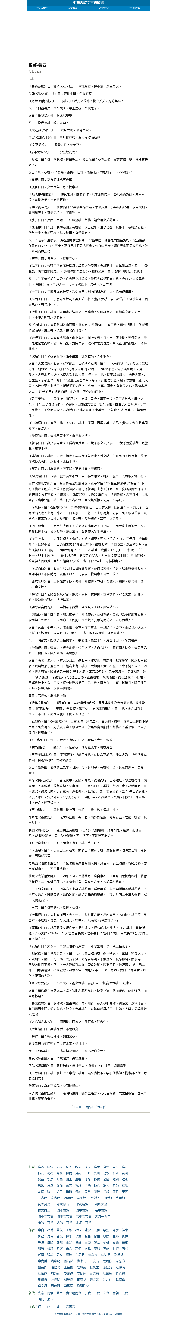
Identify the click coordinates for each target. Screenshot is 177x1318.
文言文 (70, 1306)
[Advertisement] (89, 35)
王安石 (94, 1261)
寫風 (116, 1167)
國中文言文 (64, 1216)
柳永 (69, 1236)
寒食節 (55, 1198)
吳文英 (94, 1273)
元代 (125, 1293)
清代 (50, 1299)
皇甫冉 (42, 1279)
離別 (116, 1179)
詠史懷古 (63, 1204)
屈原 (41, 1248)
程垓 (69, 1255)
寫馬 (60, 1179)
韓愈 (125, 1230)
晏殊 (106, 1242)
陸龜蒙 (81, 1267)
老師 (116, 1185)
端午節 (81, 1198)
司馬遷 (68, 1286)
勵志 (69, 1185)
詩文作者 (104, 8)
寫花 (125, 1167)
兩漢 (50, 1293)
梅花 (41, 1173)
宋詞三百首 (83, 1223)
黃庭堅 (81, 1279)
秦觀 (97, 1248)
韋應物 (120, 1261)
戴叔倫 (120, 1279)
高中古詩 (101, 1210)
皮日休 (81, 1273)
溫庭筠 (55, 1267)
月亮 (78, 1173)
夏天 (69, 1167)
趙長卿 (94, 1279)
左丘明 (55, 1279)
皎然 (106, 1236)
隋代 (78, 1293)
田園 (69, 1179)
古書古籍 (135, 8)
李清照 (105, 1255)
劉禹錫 (118, 1255)
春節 (125, 1192)
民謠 (106, 1192)
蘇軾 (60, 1230)
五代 (97, 1293)
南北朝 (70, 1293)
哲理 (78, 1185)
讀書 (60, 1192)
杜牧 (78, 1230)
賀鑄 (41, 1255)
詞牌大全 (101, 1204)
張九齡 (107, 1279)
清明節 (68, 1198)
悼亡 (97, 1185)
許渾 (41, 1242)
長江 (116, 1173)
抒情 (97, 1179)
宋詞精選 (82, 1204)
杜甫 (50, 1230)
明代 (41, 1299)
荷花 (50, 1173)
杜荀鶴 (42, 1273)
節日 (116, 1192)
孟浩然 (68, 1261)
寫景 (41, 1167)
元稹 (97, 1230)
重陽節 (120, 1198)
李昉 (39, 71)
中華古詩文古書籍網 (88, 3)
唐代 (88, 1293)
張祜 (60, 1242)
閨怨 (88, 1185)
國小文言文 (45, 1216)
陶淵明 (55, 1261)
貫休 (125, 1236)
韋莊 (78, 1242)
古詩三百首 (64, 1223)
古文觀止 (44, 1210)
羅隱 (50, 1242)
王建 (69, 1242)
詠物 (50, 1167)
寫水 (106, 1173)
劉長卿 (42, 1267)
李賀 (78, 1236)
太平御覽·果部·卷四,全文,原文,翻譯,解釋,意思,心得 (78, 1314)
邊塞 (78, 1179)
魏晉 (60, 1293)
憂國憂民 (44, 1204)
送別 (125, 1179)
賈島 (50, 1236)
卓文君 (42, 1286)
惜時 (69, 1192)
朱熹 (69, 1248)
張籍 (88, 1236)
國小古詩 (63, 1210)
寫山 (97, 1173)
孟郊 (116, 1236)
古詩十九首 (102, 1216)
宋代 (106, 1293)
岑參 (116, 1230)
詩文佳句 (72, 8)
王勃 (88, 1242)
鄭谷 (125, 1248)
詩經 (97, 1192)
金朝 (116, 1293)
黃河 (125, 1173)
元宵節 (42, 1198)
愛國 (106, 1179)
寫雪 (106, 1167)
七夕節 (94, 1198)
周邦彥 (55, 1273)
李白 (41, 1230)
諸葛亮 (107, 1267)
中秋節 (107, 1198)
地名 (88, 1179)
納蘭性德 (83, 1286)
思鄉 (41, 1185)
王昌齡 (68, 1267)
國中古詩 (82, 1210)
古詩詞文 (42, 8)
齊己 (41, 1236)
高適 (78, 1248)
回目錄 (89, 1107)
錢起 (50, 1248)
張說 (50, 1255)
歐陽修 (107, 1261)
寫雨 (97, 1167)
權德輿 (120, 1273)
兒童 (41, 1179)
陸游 (88, 1230)
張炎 (60, 1255)
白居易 (80, 1255)
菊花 (60, 1173)
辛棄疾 (92, 1255)
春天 (60, 1167)
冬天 (88, 1167)
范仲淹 (120, 1267)
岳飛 (125, 1242)
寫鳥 (50, 1179)
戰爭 (50, 1192)
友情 (41, 1192)
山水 (88, 1173)
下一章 (101, 1107)
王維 (69, 1230)
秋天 (78, 1167)
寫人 (106, 1185)
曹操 (60, 1236)
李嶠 (106, 1248)
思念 (50, 1185)
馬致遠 (107, 1273)
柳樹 (69, 1173)
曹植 (97, 1236)
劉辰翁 (68, 1279)
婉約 (78, 1192)
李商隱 (42, 1261)
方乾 (88, 1248)
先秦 (41, 1293)
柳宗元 (81, 1261)
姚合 (97, 1242)
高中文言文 (83, 1216)
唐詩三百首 (45, 1223)
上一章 (77, 1107)
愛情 (60, 1185)
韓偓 (60, 1248)
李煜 (106, 1230)
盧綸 (116, 1242)
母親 (125, 1185)
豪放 (88, 1192)
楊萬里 (94, 1267)
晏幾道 (68, 1273)
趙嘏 (116, 1248)
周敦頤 (55, 1286)
